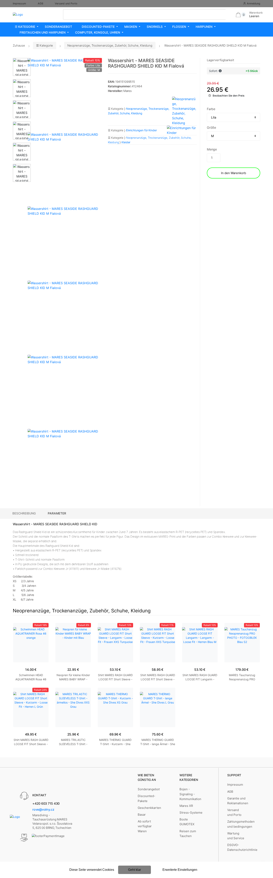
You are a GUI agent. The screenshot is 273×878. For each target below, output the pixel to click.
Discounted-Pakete (98, 27)
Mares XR (186, 806)
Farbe (211, 109)
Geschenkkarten (149, 808)
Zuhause (19, 45)
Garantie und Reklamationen (237, 800)
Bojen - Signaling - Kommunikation (190, 794)
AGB (40, 3)
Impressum (19, 3)
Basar (142, 814)
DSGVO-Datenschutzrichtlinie (242, 847)
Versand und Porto (66, 3)
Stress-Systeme (190, 812)
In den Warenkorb (233, 173)
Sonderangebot (58, 27)
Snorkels (155, 27)
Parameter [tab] (57, 513)
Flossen (179, 27)
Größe (211, 128)
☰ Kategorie (25, 27)
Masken (130, 27)
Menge (212, 149)
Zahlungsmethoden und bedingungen (241, 824)
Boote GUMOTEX (186, 821)
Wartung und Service (235, 835)
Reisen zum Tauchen (187, 833)
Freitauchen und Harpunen (43, 32)
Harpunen (204, 27)
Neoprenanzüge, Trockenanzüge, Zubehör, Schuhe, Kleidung (109, 45)
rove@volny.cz (43, 809)
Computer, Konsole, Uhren (97, 32)
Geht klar (134, 869)
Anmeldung (253, 3)
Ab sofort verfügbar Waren (145, 826)
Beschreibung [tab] (24, 513)
